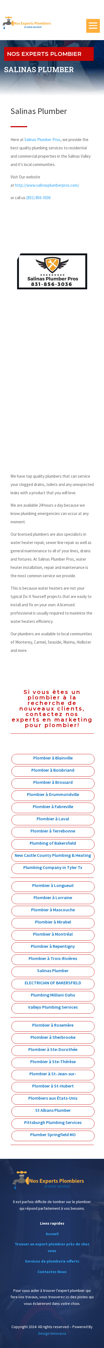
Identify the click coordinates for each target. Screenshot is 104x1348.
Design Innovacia (52, 1333)
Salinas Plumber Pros (42, 139)
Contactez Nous (52, 1271)
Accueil (52, 1233)
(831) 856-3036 (38, 197)
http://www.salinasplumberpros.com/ (47, 185)
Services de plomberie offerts (52, 1261)
